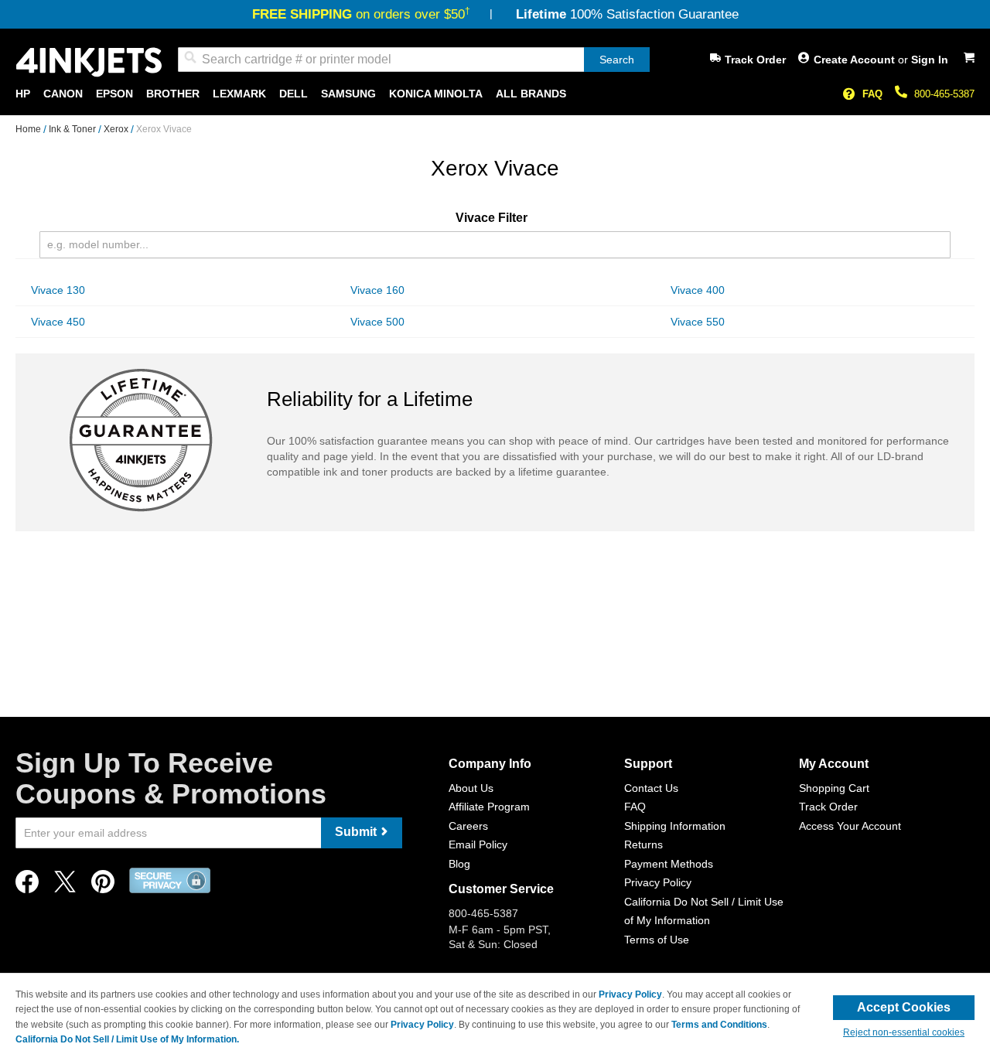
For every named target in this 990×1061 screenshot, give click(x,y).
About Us (471, 788)
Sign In (929, 59)
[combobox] (414, 59)
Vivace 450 (58, 322)
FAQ (872, 94)
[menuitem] (22, 94)
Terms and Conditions (719, 1024)
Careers (468, 826)
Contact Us (651, 788)
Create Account (856, 59)
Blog (459, 864)
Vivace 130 (58, 290)
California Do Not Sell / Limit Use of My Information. (127, 1039)
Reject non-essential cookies (903, 1032)
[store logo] (88, 62)
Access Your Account (850, 826)
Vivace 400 (698, 290)
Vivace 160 (377, 290)
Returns (643, 844)
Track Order (755, 59)
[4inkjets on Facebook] (27, 886)
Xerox (117, 129)
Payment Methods (668, 864)
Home (29, 129)
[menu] (495, 94)
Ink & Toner (73, 129)
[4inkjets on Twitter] (65, 886)
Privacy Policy (657, 882)
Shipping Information (674, 826)
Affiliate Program (489, 806)
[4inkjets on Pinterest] (102, 886)
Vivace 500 (377, 322)
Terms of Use (656, 939)
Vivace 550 (698, 322)
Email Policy (478, 844)
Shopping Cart (834, 788)
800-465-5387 (944, 94)
